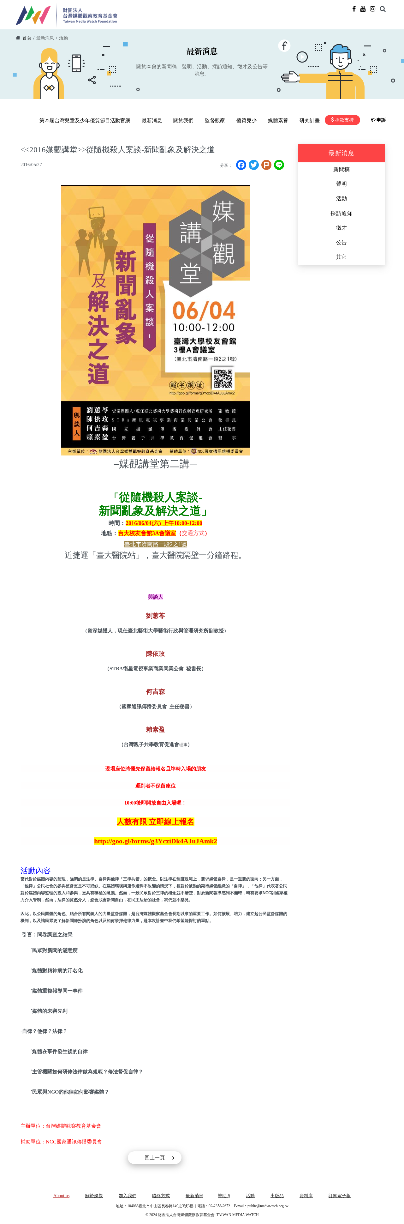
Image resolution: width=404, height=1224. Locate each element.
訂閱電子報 (340, 1195)
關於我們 (183, 120)
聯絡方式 (161, 1195)
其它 (342, 257)
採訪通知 (341, 213)
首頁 (26, 38)
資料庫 (306, 1195)
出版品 (277, 1195)
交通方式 (193, 533)
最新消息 (45, 38)
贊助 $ (224, 1195)
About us (61, 1195)
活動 (63, 38)
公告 (342, 242)
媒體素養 (278, 120)
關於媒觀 (94, 1195)
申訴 (381, 120)
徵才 (342, 228)
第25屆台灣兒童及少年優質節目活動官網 (84, 120)
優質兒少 (246, 120)
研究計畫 (310, 120)
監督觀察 (215, 120)
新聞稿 (341, 169)
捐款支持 (344, 120)
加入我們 (127, 1195)
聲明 (342, 184)
